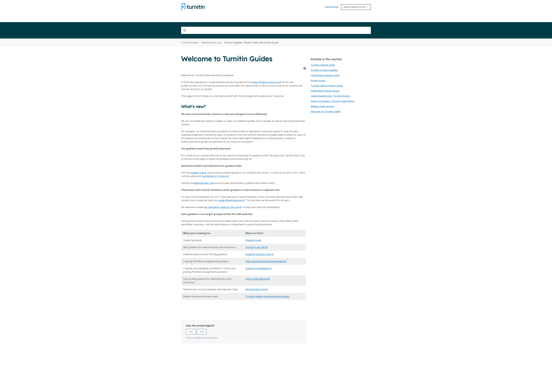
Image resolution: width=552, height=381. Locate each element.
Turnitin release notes (323, 65)
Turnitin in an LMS (255, 247)
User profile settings (256, 278)
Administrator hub (211, 42)
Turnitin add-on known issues (327, 85)
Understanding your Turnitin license (330, 96)
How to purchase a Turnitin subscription (332, 101)
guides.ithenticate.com (230, 200)
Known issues (318, 80)
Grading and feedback (257, 268)
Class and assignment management (264, 261)
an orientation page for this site (222, 207)
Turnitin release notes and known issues (267, 296)
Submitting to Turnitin (214, 176)
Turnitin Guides (189, 42)
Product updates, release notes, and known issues (251, 42)
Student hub (197, 172)
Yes (190, 332)
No (201, 332)
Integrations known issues (325, 90)
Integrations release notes (325, 75)
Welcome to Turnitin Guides (326, 111)
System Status (332, 7)
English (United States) (355, 7)
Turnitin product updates (324, 70)
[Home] (193, 7)
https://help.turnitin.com (265, 82)
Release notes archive (322, 106)
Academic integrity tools (258, 254)
